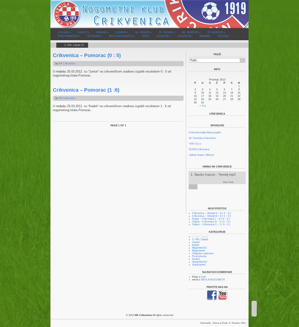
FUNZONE (163, 36)
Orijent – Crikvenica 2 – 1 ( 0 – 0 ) (211, 224)
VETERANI (94, 36)
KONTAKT (224, 36)
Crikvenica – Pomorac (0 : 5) (87, 55)
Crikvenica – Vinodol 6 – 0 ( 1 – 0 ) (211, 215)
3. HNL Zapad (200, 239)
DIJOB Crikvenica (199, 143)
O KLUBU (64, 32)
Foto (203, 276)
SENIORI (102, 32)
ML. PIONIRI (143, 32)
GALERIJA (185, 36)
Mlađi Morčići (199, 247)
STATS (145, 36)
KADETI (83, 32)
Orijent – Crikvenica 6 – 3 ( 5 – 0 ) (211, 221)
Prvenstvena (199, 256)
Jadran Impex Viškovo (201, 149)
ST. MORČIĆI (216, 32)
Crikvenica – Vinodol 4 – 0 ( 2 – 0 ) (211, 213)
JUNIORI (122, 32)
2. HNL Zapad (200, 236)
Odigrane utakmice (203, 253)
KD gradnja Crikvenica (201, 154)
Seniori (196, 259)
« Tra (202, 105)
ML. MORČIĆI (191, 32)
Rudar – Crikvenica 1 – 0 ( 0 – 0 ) (211, 218)
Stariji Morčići (199, 261)
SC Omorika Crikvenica (202, 132)
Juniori (195, 242)
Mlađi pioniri (198, 250)
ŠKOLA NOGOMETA (122, 36)
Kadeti (195, 244)
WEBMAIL (205, 36)
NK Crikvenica (67, 63)
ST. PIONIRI (167, 32)
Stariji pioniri (198, 264)
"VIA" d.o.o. (195, 138)
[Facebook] (212, 299)
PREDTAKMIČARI (68, 36)
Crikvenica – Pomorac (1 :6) (86, 90)
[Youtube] (223, 299)
